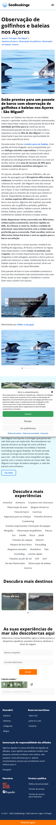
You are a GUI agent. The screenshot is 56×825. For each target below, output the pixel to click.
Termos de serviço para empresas (37, 795)
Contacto (32, 726)
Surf (44, 558)
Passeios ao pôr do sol (21, 558)
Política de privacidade (31, 433)
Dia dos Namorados (15, 563)
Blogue (6, 731)
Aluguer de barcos (40, 507)
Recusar (28, 421)
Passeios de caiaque (22, 540)
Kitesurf (39, 540)
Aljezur (34, 596)
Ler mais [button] (9, 472)
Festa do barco (21, 511)
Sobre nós (33, 715)
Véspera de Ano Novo (21, 544)
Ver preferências (28, 428)
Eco (14, 535)
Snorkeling (19, 554)
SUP (37, 558)
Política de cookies (14, 433)
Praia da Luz (11, 596)
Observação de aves (17, 507)
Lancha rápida (35, 554)
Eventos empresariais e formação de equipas (28, 526)
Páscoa (48, 530)
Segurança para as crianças (17, 516)
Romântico (35, 549)
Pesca (32, 535)
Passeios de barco (10, 41)
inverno (15, 44)
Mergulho (9, 530)
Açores (5, 38)
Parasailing (40, 544)
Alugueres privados (17, 549)
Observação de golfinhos (30, 41)
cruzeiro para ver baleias (36, 144)
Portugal (13, 38)
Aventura (20, 502)
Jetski (41, 535)
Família (22, 535)
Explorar (7, 715)
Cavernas (37, 511)
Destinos (7, 721)
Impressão (44, 433)
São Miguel (22, 38)
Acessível (7, 502)
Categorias (8, 726)
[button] (52, 392)
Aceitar (28, 414)
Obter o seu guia (25, 324)
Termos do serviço (37, 789)
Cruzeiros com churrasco (40, 502)
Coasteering (28, 521)
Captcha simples (9, 679)
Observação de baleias (39, 563)
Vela (46, 549)
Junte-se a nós (35, 721)
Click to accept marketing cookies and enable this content (28, 302)
